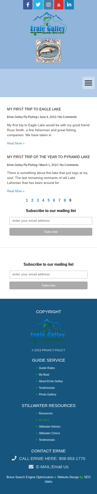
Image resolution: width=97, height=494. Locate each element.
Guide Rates (47, 368)
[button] (88, 83)
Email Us (60, 466)
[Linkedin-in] (69, 4)
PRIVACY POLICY (53, 350)
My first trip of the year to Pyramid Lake (48, 157)
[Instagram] (48, 4)
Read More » (15, 143)
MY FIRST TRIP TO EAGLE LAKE (34, 109)
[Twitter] (38, 4)
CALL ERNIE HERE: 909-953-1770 (52, 458)
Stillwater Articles (50, 426)
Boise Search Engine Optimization (30, 477)
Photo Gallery (47, 394)
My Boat (44, 374)
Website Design (68, 477)
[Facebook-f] (27, 4)
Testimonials (47, 388)
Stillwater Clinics (49, 433)
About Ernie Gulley (51, 381)
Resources (46, 413)
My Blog (44, 420)
